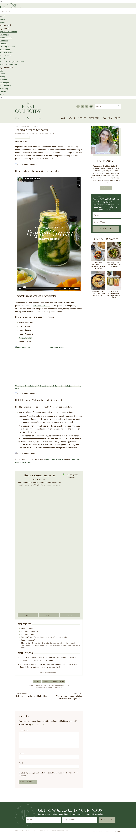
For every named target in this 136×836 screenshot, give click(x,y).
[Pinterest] (82, 106)
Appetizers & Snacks (8, 32)
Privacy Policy (62, 830)
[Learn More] (105, 140)
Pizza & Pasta (5, 55)
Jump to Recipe (23, 137)
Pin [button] (71, 615)
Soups (2, 58)
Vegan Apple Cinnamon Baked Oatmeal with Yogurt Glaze (69, 696)
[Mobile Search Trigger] (2, 16)
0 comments (40, 687)
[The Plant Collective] (28, 111)
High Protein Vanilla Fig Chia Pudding (31, 695)
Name (21, 754)
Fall (1, 71)
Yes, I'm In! (106, 229)
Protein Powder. (25, 338)
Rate (50, 615)
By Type (3, 29)
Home (2, 19)
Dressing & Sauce (7, 47)
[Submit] (132, 11)
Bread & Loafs (6, 38)
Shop (2, 94)
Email (21, 763)
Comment (23, 730)
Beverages (4, 35)
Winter (2, 74)
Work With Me (51, 830)
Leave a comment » (55, 687)
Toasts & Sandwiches (9, 64)
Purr (119, 831)
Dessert (3, 44)
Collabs (3, 92)
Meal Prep (4, 88)
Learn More (106, 188)
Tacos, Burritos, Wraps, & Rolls (12, 61)
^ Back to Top (20, 830)
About (2, 22)
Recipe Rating (25, 724)
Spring (2, 77)
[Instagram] (78, 106)
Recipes (3, 25)
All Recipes (4, 83)
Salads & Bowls (6, 53)
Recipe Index (5, 86)
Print (28, 615)
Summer (3, 80)
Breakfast (4, 41)
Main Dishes (5, 50)
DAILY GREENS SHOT (41, 306)
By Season (4, 68)
